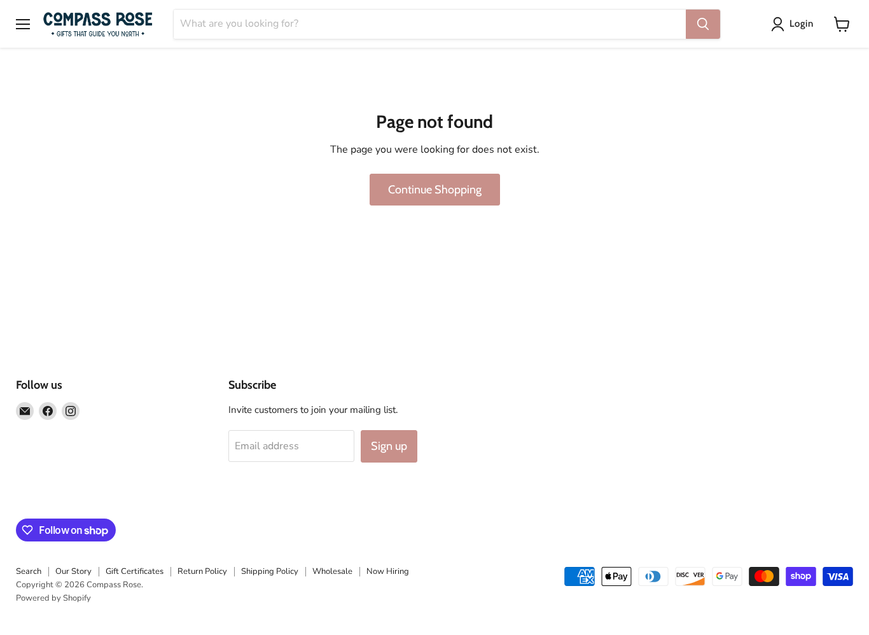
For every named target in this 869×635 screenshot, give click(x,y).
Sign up (389, 446)
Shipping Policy (269, 571)
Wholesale (332, 571)
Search (28, 571)
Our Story (73, 571)
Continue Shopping (435, 190)
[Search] (703, 24)
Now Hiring (387, 571)
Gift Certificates (134, 571)
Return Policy (202, 571)
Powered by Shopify (53, 598)
